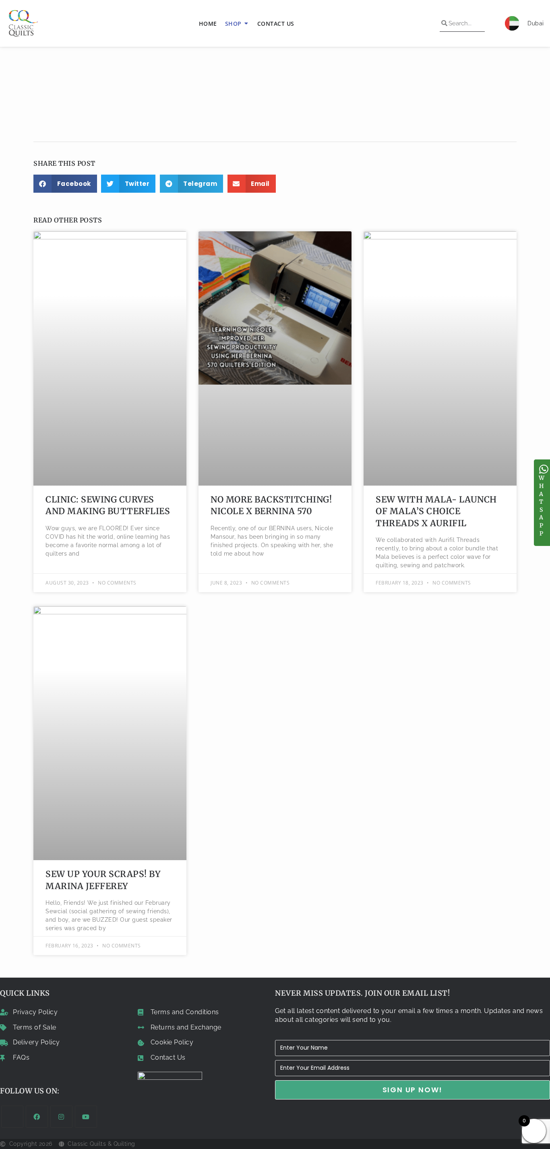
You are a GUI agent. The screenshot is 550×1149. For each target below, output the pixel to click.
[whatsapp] (544, 469)
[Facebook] (37, 1117)
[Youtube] (86, 1117)
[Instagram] (61, 1117)
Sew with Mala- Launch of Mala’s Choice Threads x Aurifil (436, 511)
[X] (12, 1117)
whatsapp (542, 505)
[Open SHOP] (246, 23)
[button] (65, 184)
